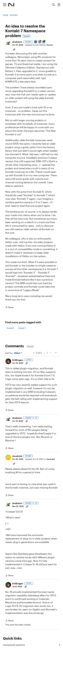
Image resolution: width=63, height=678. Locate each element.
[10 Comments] (44, 42)
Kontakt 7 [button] (22, 328)
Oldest (17, 353)
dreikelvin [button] (17, 42)
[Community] (11, 4)
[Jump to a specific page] (55, 352)
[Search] (53, 4)
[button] (8, 43)
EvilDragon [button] (17, 360)
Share (9, 307)
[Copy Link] (14, 49)
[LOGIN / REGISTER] (58, 4)
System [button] (50, 45)
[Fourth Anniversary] (40, 42)
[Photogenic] (36, 42)
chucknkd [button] (17, 456)
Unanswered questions (31, 645)
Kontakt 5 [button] (10, 328)
